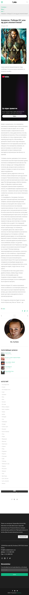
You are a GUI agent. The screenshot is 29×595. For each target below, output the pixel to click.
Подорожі (4, 451)
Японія (3, 483)
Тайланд (4, 461)
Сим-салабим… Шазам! (10, 362)
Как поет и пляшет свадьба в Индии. (12, 357)
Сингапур (4, 456)
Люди (3, 436)
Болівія (4, 401)
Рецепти (4, 453)
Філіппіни (4, 468)
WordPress (18, 592)
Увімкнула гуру (5, 463)
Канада (4, 424)
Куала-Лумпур (5, 431)
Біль (3, 396)
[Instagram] (14, 499)
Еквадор (4, 416)
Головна (3, 7)
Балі (3, 399)
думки (3, 414)
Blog (2, 9)
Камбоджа (4, 421)
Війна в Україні (5, 406)
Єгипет (3, 387)
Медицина (4, 439)
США (3, 458)
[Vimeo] (17, 499)
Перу (3, 448)
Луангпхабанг (8, 352)
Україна (4, 466)
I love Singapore (8, 366)
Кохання (4, 429)
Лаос (3, 434)
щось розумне (5, 481)
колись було (5, 426)
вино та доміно (5, 409)
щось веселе (5, 478)
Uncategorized (5, 384)
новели (3, 446)
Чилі (3, 473)
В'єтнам (4, 404)
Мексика (4, 441)
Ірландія (4, 394)
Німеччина (4, 443)
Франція (4, 471)
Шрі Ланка (4, 476)
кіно (2, 11)
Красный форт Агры (9, 371)
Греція (3, 411)
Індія (3, 392)
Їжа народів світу (6, 389)
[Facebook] (12, 590)
